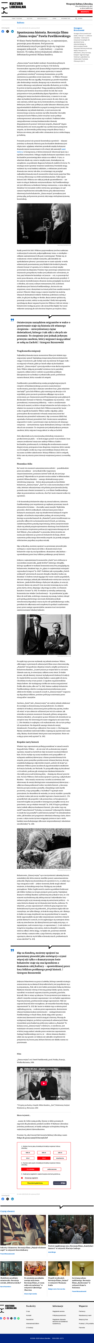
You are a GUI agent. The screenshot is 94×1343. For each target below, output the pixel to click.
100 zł (60, 1152)
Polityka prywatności (59, 1315)
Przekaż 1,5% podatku (86, 1323)
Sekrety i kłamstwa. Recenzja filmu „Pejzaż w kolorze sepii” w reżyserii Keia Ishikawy (23, 1249)
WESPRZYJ (85, 12)
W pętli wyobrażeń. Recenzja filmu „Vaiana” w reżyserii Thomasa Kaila (58, 1281)
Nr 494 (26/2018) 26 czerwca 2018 (28, 28)
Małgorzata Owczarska (56, 1289)
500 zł (28, 1152)
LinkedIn (12, 31)
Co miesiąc (30, 1169)
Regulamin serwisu (59, 1311)
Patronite (82, 1327)
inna (60, 1158)
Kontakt (28, 1315)
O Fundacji (29, 1327)
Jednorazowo (52, 1169)
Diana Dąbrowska (30, 1294)
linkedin (15, 1318)
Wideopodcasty (42, 18)
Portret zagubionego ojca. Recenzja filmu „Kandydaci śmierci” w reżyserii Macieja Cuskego (70, 1247)
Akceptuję (31, 1178)
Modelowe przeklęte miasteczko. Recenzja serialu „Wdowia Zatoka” (10, 1280)
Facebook (2, 31)
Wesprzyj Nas (83, 1319)
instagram (8, 1318)
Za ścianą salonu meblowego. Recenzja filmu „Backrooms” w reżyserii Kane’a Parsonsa (81, 1283)
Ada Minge (52, 1252)
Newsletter (30, 1319)
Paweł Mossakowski (7, 1254)
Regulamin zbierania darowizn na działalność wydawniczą (60, 1321)
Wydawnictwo (65, 18)
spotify (18, 1318)
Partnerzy (82, 1311)
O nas (28, 1311)
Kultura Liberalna (13, 7)
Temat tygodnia (17, 18)
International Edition (32, 1323)
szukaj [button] (80, 18)
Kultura (29, 18)
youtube (4, 1318)
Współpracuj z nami (85, 1315)
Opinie (54, 18)
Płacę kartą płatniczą (35, 1183)
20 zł (43, 1158)
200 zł (44, 1152)
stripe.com (60, 1183)
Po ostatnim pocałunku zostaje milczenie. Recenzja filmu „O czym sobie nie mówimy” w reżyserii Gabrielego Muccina (34, 1284)
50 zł (27, 1158)
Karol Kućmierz (5, 1286)
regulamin (35, 1178)
